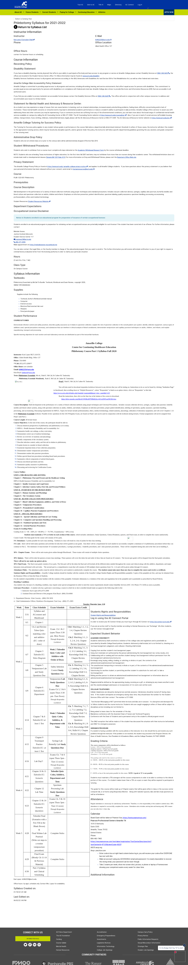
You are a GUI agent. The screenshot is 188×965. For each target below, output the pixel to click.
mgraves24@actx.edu (23, 239)
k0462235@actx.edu (102, 40)
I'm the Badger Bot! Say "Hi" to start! (171, 948)
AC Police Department (64, 932)
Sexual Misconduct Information (149, 943)
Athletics (101, 12)
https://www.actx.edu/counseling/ (112, 115)
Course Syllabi (61, 943)
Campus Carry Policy (145, 932)
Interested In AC (33, 938)
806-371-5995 (20, 242)
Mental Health (61, 946)
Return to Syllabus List (32, 27)
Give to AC (91, 5)
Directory (118, 5)
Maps (109, 5)
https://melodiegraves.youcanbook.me (43, 245)
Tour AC (80, 5)
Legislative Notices (104, 943)
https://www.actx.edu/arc (160, 118)
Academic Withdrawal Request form (91, 150)
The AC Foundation (63, 936)
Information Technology (105, 946)
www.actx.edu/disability (91, 76)
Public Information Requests (148, 939)
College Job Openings (104, 950)
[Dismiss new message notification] (184, 945)
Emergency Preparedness (106, 936)
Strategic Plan (143, 946)
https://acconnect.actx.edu (160, 622)
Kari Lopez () (23, 40)
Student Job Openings (146, 950)
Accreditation (102, 932)
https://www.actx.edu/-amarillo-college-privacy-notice (66, 166)
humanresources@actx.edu (83, 169)
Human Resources (62, 950)
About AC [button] (19, 12)
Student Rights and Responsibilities (103, 615)
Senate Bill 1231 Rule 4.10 (56, 157)
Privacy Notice (143, 936)
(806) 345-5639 (162, 73)
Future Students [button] (32, 12)
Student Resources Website (38, 201)
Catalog (59, 939)
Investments (101, 939)
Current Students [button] (49, 12)
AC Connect (129, 5)
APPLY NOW (168, 12)
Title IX (100, 5)
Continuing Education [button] (86, 12)
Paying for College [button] (67, 12)
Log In (140, 5)
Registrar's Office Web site (126, 157)
